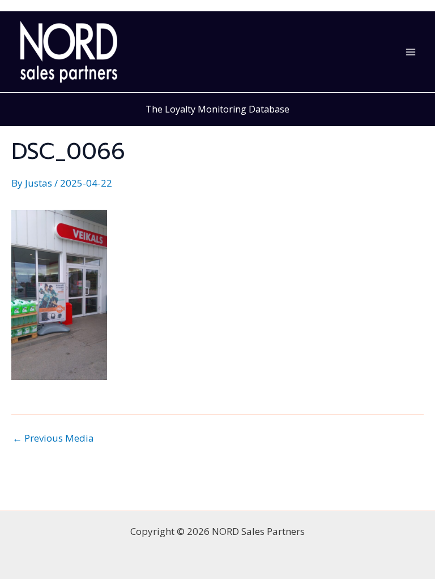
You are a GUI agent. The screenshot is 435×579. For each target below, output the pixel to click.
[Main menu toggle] (411, 52)
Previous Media (53, 438)
